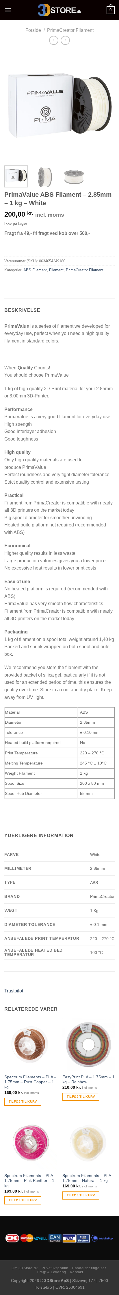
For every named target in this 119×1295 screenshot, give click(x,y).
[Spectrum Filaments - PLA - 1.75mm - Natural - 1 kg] (88, 1143)
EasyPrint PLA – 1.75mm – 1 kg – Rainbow (88, 1079)
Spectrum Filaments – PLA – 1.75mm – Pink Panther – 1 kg (30, 1181)
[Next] (105, 106)
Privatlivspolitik (55, 1268)
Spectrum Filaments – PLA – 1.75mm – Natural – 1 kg (88, 1178)
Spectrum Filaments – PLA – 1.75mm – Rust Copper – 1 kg (30, 1082)
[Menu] (7, 10)
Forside (33, 30)
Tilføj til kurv (23, 1101)
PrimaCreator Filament (70, 30)
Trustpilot (13, 990)
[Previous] (14, 106)
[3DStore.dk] (59, 10)
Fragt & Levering (51, 1272)
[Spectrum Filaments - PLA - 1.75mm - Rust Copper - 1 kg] (30, 1044)
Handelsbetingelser (89, 1268)
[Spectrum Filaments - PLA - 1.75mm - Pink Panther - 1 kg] (30, 1143)
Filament (56, 270)
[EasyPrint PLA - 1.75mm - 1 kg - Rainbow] (88, 1044)
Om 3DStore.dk (25, 1268)
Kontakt (76, 1272)
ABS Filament (35, 270)
